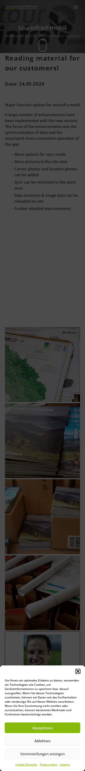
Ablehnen (42, 740)
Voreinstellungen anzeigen (42, 753)
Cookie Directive (26, 765)
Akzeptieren (42, 728)
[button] (78, 671)
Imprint (65, 765)
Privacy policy (48, 765)
